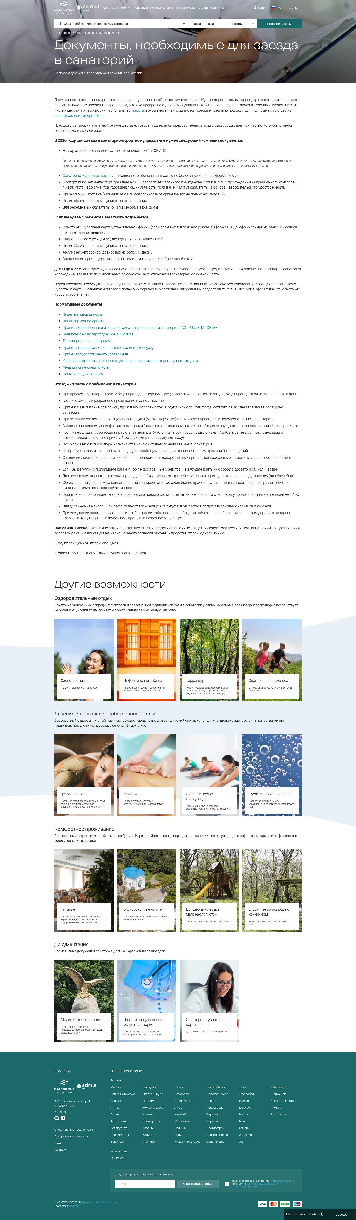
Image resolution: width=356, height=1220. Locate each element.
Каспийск (149, 1141)
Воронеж (117, 1141)
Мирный (180, 1114)
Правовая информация (96, 1202)
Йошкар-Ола (151, 1121)
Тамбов (244, 1100)
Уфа (241, 1141)
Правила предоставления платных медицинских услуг (109, 347)
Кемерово (181, 1094)
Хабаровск (278, 1087)
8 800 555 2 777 (64, 1105)
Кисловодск (183, 1100)
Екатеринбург (152, 1094)
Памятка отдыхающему (83, 374)
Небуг (178, 1134)
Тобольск (245, 1107)
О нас (58, 1143)
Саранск (212, 1114)
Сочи (242, 1087)
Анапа (114, 1107)
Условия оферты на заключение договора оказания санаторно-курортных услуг (131, 360)
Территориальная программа (88, 340)
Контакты (217, 7)
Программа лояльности (192, 7)
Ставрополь (247, 1094)
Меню (293, 7)
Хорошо (341, 1214)
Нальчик (180, 1128)
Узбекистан (118, 1151)
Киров (179, 1087)
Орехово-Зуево (217, 1094)
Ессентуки (149, 1100)
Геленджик (150, 1087)
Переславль (215, 1107)
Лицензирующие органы (83, 321)
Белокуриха (119, 1128)
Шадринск (278, 1094)
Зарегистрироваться (198, 1183)
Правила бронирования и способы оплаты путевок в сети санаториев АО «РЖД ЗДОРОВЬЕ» (140, 327)
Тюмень (244, 1128)
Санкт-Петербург (122, 1094)
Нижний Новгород (187, 1141)
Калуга (147, 1134)
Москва (115, 1087)
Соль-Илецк (215, 1141)
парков (138, 110)
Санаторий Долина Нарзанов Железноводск (89, 32)
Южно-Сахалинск (283, 1100)
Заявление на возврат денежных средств (98, 334)
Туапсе (243, 1114)
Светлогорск (215, 1128)
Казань (147, 1128)
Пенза (210, 1100)
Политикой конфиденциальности (263, 1183)
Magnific (73, 1205)
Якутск (276, 1107)
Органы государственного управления (95, 354)
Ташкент (116, 1158)
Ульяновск (246, 1134)
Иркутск (148, 1114)
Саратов (212, 1121)
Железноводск (153, 1107)
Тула (242, 1121)
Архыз (114, 1114)
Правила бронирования (244, 1186)
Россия (115, 1080)
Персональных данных (282, 1180)
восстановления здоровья (76, 115)
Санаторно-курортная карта (87, 175)
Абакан (115, 1100)
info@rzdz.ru (62, 1112)
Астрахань (118, 1121)
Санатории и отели (116, 7)
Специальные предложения (154, 7)
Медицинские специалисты (86, 367)
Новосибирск (216, 1087)
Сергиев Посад (217, 1134)
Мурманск (182, 1121)
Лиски (179, 1107)
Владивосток (119, 1134)
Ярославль (278, 1114)
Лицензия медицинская (83, 314)
